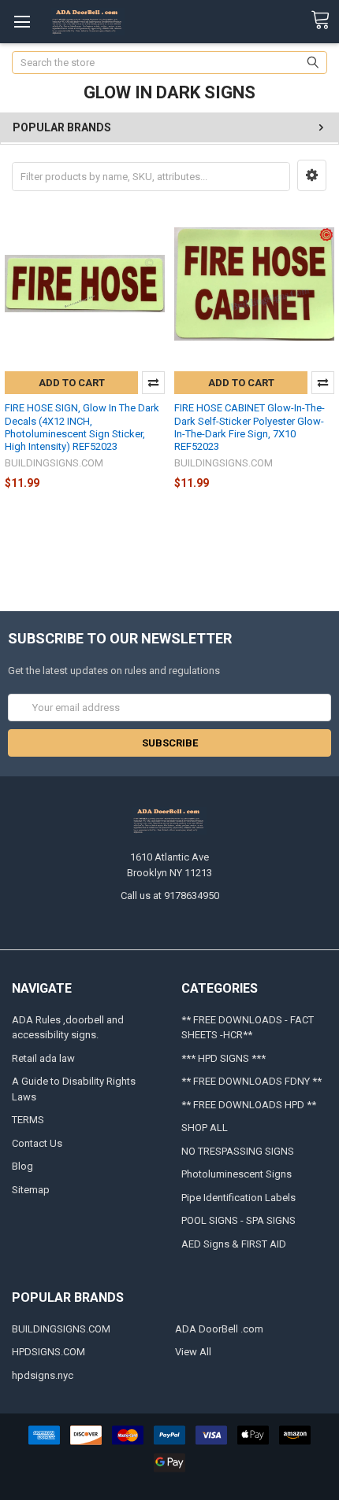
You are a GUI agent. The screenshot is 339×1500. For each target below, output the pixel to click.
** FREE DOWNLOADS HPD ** (248, 1105)
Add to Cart (72, 383)
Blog (22, 1166)
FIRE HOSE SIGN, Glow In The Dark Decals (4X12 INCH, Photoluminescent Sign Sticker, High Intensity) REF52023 (82, 427)
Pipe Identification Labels (238, 1197)
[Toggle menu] (21, 21)
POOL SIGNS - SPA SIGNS (238, 1220)
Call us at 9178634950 (170, 895)
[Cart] (325, 20)
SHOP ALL (204, 1127)
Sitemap (31, 1190)
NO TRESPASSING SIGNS (237, 1151)
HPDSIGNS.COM (48, 1352)
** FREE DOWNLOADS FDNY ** (251, 1081)
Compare (153, 382)
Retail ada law (43, 1058)
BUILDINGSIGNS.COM (61, 1329)
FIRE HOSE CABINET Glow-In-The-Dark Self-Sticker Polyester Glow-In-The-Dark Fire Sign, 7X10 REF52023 (249, 427)
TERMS (28, 1120)
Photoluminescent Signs (236, 1174)
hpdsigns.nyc (42, 1375)
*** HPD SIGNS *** (223, 1058)
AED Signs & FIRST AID (233, 1244)
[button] (311, 175)
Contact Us (37, 1143)
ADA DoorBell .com (219, 1329)
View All (193, 1352)
